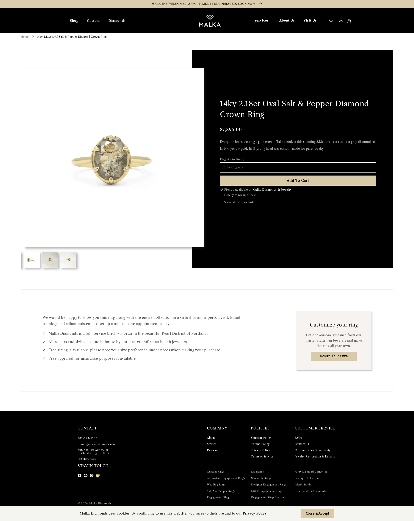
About (211, 437)
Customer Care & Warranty (313, 450)
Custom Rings (215, 471)
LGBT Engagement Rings (267, 491)
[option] (114, 157)
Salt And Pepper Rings (221, 491)
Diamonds (257, 471)
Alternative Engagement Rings (226, 478)
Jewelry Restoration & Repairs (315, 456)
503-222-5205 (87, 438)
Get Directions (87, 459)
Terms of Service (262, 456)
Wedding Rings (216, 484)
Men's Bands (303, 484)
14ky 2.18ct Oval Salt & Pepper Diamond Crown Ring (72, 36)
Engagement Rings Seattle (267, 497)
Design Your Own (334, 356)
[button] (331, 20)
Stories (211, 444)
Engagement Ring (218, 497)
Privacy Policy (260, 450)
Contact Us (302, 444)
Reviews (212, 450)
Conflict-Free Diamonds (310, 491)
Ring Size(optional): (232, 159)
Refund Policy (260, 444)
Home (25, 36)
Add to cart (298, 180)
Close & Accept (317, 513)
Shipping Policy (261, 437)
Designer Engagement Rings (268, 484)
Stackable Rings (261, 478)
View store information (240, 202)
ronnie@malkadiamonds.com (97, 444)
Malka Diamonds (100, 503)
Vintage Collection (307, 478)
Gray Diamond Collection (311, 471)
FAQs (298, 437)
